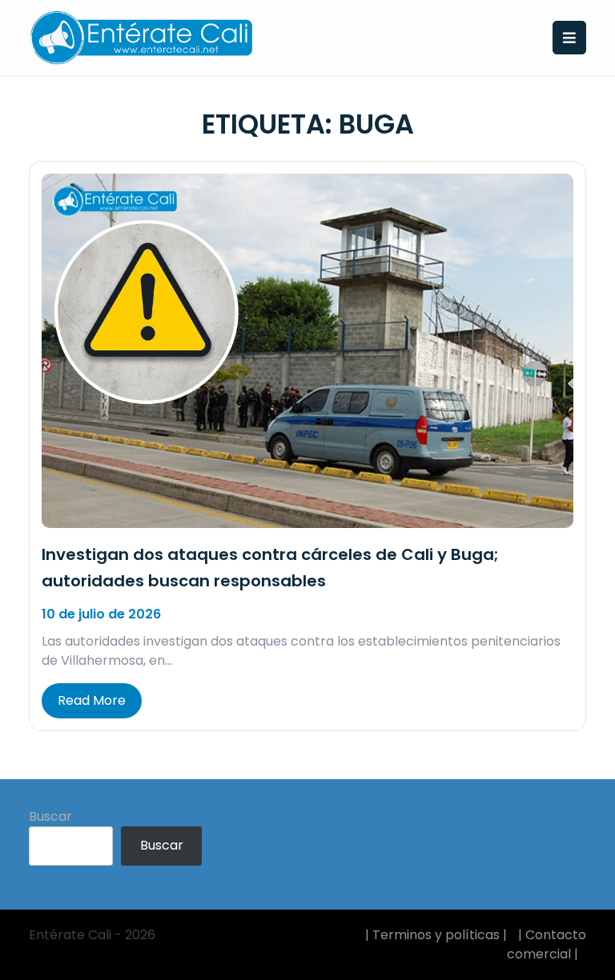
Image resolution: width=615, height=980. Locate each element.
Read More (92, 700)
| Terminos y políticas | (436, 935)
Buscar (50, 816)
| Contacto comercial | (546, 944)
